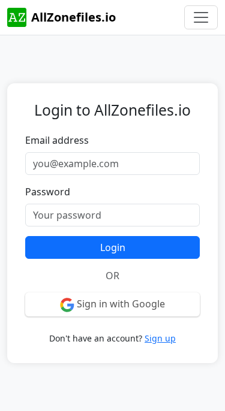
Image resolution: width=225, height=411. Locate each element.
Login (112, 247)
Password (47, 191)
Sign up (160, 338)
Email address (57, 140)
